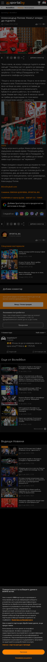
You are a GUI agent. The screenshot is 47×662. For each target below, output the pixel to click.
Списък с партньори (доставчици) (16, 645)
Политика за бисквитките (22, 620)
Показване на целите (23, 658)
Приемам (23, 652)
